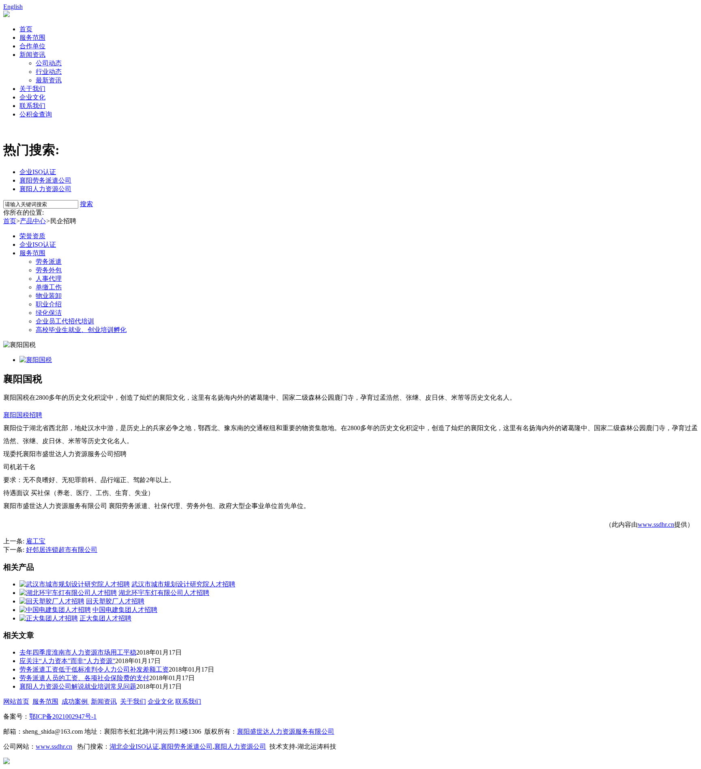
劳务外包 (49, 270)
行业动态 (49, 71)
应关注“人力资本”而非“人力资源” (67, 660)
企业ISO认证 (37, 171)
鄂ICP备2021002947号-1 (63, 716)
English (13, 6)
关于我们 (32, 88)
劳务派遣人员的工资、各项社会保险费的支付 (84, 677)
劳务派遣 (49, 261)
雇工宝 (35, 541)
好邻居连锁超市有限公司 (61, 549)
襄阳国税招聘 (22, 414)
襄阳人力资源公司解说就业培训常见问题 (77, 686)
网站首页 (16, 701)
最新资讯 (49, 80)
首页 (25, 29)
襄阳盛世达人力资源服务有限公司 (285, 731)
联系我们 (32, 105)
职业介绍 (49, 304)
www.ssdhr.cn (656, 524)
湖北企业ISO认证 (134, 746)
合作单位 (32, 46)
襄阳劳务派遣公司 (45, 180)
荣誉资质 (32, 236)
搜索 (86, 203)
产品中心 (33, 221)
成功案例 (75, 701)
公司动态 (49, 63)
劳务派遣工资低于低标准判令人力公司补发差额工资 (94, 669)
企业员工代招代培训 (65, 321)
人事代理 (49, 278)
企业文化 (32, 97)
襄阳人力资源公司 (45, 188)
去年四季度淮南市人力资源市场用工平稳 (77, 652)
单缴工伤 (49, 287)
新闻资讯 (32, 54)
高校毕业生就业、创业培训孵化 (81, 329)
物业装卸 (49, 295)
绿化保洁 (49, 312)
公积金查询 (35, 114)
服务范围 (32, 37)
